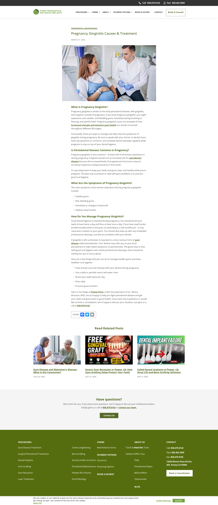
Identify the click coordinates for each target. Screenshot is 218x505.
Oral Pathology (79, 479)
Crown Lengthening (81, 447)
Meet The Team (141, 447)
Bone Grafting (78, 453)
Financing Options (105, 466)
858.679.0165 (177, 457)
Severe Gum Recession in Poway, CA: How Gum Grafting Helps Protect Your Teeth (108, 371)
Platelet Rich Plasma (81, 472)
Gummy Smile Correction (84, 460)
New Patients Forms (106, 447)
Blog (137, 486)
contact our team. (128, 407)
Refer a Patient (142, 12)
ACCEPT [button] (178, 500)
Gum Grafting (24, 466)
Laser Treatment (26, 479)
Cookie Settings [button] (163, 500)
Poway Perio (97, 292)
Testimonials (140, 479)
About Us (139, 442)
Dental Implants (25, 460)
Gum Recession (25, 472)
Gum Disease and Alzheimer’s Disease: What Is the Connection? (55, 371)
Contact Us (109, 415)
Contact (158, 12)
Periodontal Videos (143, 466)
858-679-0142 (83, 305)
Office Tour (139, 453)
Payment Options (121, 12)
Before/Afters (140, 472)
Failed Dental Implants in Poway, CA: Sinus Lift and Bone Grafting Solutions (159, 371)
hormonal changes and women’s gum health (93, 125)
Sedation (130, 453)
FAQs (136, 460)
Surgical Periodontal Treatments (33, 453)
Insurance (101, 460)
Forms (95, 12)
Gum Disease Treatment (29, 447)
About (106, 12)
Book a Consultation (179, 473)
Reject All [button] (37, 503)
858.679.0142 (151, 3)
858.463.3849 (176, 3)
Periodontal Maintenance (84, 28)
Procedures (81, 12)
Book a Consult (175, 12)
